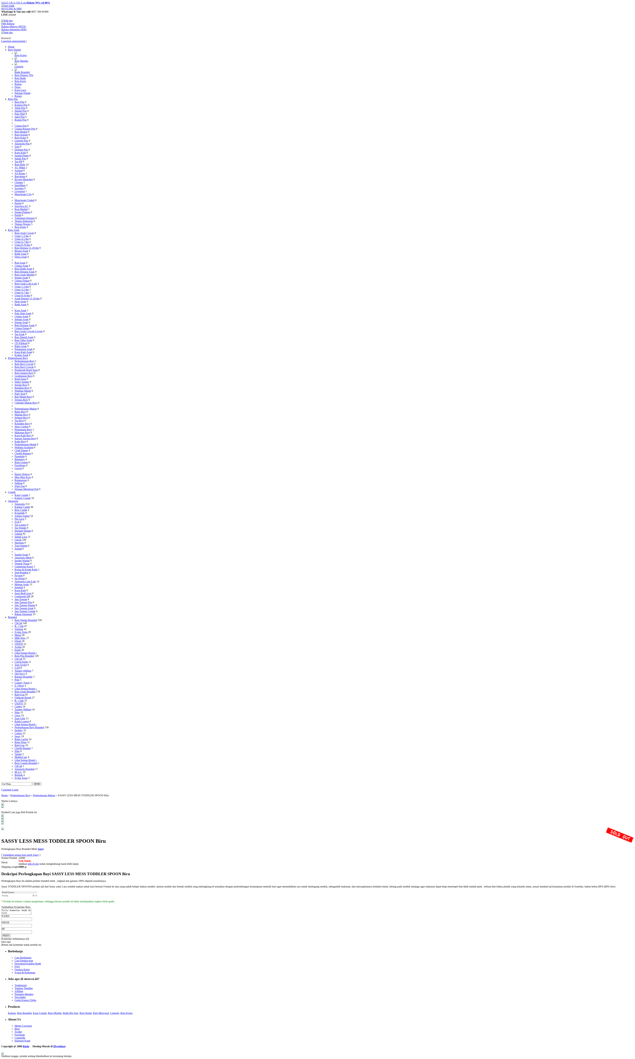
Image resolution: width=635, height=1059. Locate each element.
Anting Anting (22, 516)
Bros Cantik (21, 510)
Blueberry (20, 459)
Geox (17, 715)
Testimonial (21, 985)
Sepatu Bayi (21, 384)
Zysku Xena (21, 632)
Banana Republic (24, 676)
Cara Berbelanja (23, 957)
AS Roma (20, 173)
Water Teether (22, 382)
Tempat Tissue (22, 563)
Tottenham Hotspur (25, 218)
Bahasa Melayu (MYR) (13, 26)
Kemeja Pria (21, 105)
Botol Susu (20, 379)
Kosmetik (20, 513)
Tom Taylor (21, 664)
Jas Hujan (20, 578)
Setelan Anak (21, 319)
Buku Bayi (20, 411)
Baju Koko (20, 137)
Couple (12, 492)
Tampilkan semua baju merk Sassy (21, 855)
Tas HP (18, 161)
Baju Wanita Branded (26, 620)
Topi (17, 146)
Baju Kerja (20, 81)
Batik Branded (22, 72)
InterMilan (20, 185)
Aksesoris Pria (22, 143)
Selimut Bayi (21, 417)
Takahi (18, 754)
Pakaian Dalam (22, 93)
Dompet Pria (21, 149)
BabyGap (20, 694)
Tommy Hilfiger (23, 670)
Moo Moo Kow (23, 477)
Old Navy (20, 673)
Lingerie (19, 66)
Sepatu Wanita (22, 560)
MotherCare (21, 757)
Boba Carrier (21, 739)
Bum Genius (21, 462)
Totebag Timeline (24, 988)
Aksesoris (13, 501)
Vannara (19, 629)
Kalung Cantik (22, 507)
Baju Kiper (20, 227)
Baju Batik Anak (23, 268)
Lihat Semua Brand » (26, 653)
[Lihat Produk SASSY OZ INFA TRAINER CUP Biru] (2, 820)
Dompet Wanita (23, 530)
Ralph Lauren (22, 721)
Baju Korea (21, 55)
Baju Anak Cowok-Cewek (28, 331)
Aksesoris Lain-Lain (25, 581)
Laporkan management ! (14, 41)
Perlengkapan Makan (26, 408)
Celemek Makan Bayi (26, 402)
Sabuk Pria (20, 158)
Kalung (12, 1013)
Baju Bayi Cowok (24, 367)
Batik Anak (20, 253)
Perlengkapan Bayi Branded (29, 727)
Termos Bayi (21, 399)
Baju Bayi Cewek (24, 364)
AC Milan (20, 167)
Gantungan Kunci (24, 566)
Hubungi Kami (22, 1040)
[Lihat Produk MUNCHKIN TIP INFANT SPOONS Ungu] (2, 823)
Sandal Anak (21, 554)
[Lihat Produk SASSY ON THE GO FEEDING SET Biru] (2, 815)
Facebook (20, 1034)
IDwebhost (59, 1046)
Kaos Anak (20, 310)
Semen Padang (22, 212)
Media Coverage (23, 1025)
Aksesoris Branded (24, 769)
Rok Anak (20, 262)
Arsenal (19, 170)
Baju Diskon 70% (24, 75)
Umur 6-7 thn (22, 242)
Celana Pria (21, 125)
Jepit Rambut (21, 572)
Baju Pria (13, 99)
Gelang (18, 533)
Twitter (18, 1031)
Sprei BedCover (23, 593)
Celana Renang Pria (25, 128)
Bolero (18, 84)
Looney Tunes (22, 682)
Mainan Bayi (21, 414)
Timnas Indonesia (24, 221)
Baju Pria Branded (24, 655)
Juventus (19, 188)
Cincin (18, 539)
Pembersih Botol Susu (26, 370)
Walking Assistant (24, 447)
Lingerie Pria (21, 140)
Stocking (19, 542)
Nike (17, 712)
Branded (12, 617)
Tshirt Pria (20, 108)
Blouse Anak (21, 250)
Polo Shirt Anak (23, 313)
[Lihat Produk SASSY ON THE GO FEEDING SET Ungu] (2, 818)
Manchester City (23, 194)
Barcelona (20, 176)
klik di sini (33, 863)
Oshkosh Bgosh (23, 697)
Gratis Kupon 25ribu (25, 1000)
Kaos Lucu (20, 90)
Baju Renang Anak (25, 271)
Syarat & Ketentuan (25, 972)
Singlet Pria (21, 111)
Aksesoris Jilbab (23, 557)
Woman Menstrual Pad (26, 489)
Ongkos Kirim (22, 969)
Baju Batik (20, 78)
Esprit (18, 650)
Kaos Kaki (20, 152)
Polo (17, 679)
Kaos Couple (21, 495)
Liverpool (20, 191)
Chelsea (19, 182)
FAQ (17, 966)
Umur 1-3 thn (22, 236)
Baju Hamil (86, 1013)
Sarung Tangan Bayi (25, 438)
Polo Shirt (20, 114)
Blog (17, 1028)
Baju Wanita (14, 49)
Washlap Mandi (23, 390)
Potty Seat (20, 393)
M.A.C (18, 772)
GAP (17, 667)
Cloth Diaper (21, 450)
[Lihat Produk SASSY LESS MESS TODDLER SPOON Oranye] (2, 804)
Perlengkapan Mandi (25, 444)
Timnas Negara (22, 224)
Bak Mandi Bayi (23, 396)
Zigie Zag (20, 486)
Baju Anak (13, 230)
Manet (18, 635)
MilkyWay (20, 638)
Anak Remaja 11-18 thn (27, 298)
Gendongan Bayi (23, 376)
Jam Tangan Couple (25, 611)
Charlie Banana (23, 453)
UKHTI (19, 644)
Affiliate (19, 991)
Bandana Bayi (22, 387)
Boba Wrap (20, 742)
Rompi (18, 96)
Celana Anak (21, 265)
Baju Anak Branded (25, 691)
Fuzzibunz (20, 465)
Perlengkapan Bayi (18, 358)
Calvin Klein (21, 661)
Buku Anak (21, 346)
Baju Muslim (21, 61)
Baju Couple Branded (26, 763)
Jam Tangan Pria (23, 602)
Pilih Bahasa (7, 23)
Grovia (18, 468)
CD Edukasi (21, 343)
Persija (18, 203)
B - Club (19, 626)
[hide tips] (7, 20)
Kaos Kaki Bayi (23, 435)
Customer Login (9, 789)
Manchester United (24, 200)
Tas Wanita (20, 527)
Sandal (18, 548)
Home (11, 46)
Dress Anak (21, 256)
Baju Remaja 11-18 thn (27, 248)
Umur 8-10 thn (22, 245)
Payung (18, 575)
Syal (17, 521)
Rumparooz (21, 480)
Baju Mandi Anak (24, 337)
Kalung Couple (23, 498)
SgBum (18, 483)
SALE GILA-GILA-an (25, 2)
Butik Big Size (70, 1013)
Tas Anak (19, 334)
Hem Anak (20, 301)
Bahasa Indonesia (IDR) (14, 29)
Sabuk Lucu (21, 536)
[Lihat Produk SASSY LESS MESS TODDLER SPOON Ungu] (2, 807)
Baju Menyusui (101, 1013)
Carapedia (20, 1037)
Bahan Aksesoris (23, 614)
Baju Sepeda (21, 134)
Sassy (18, 736)
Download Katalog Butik (28, 963)
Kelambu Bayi (22, 423)
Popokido (20, 456)
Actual (18, 647)
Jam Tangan (21, 599)
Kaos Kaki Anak (23, 352)
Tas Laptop (20, 524)
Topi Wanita (21, 545)
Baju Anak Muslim (24, 274)
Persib (18, 215)
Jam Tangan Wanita (25, 605)
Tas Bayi (19, 420)
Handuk (19, 587)
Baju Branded (24, 1013)
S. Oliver (19, 685)
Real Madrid (21, 209)
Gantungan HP (22, 596)
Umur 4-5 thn (22, 239)
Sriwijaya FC (21, 206)
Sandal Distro (22, 155)
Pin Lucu (19, 519)
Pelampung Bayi (23, 429)
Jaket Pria (20, 116)
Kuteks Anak (21, 355)
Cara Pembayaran (24, 960)
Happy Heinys (22, 474)
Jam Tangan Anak (24, 608)
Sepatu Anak (21, 277)
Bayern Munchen (24, 179)
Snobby (19, 730)
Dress (18, 87)
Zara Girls (20, 718)
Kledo (26, 1046)
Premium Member (24, 994)
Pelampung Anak (24, 349)
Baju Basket (21, 131)
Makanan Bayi (22, 432)
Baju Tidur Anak (23, 340)
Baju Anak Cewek (24, 233)
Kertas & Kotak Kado (26, 569)
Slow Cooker (21, 426)
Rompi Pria (20, 119)
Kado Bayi (20, 441)
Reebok (19, 775)
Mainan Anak (22, 584)
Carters (18, 706)
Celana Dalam (22, 280)
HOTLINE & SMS (11, 8)
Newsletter (20, 997)
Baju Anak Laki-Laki (26, 283)
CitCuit (18, 623)
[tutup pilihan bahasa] (7, 32)
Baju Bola (20, 164)
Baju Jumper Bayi (24, 373)
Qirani (18, 641)
